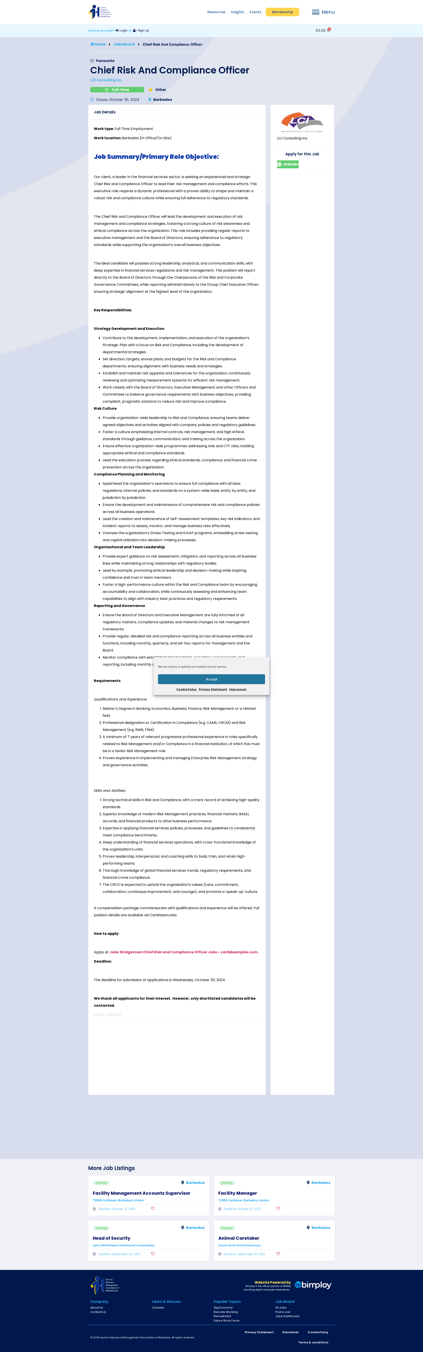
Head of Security (111, 1238)
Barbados (162, 99)
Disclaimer (290, 1332)
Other (160, 89)
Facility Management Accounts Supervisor (141, 1193)
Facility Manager (237, 1193)
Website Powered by (273, 1282)
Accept (211, 679)
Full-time (120, 89)
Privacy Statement (213, 689)
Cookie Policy (186, 689)
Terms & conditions (313, 1342)
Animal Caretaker (238, 1238)
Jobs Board (124, 44)
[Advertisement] (177, 1058)
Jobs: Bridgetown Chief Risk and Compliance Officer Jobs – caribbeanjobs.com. (183, 952)
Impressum (238, 689)
